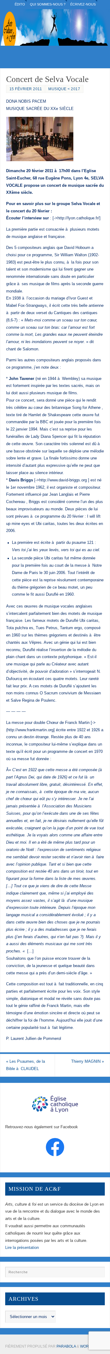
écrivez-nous (83, 4)
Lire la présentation (22, 1248)
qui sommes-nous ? (47, 4)
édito (20, 4)
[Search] (97, 1274)
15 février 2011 (25, 89)
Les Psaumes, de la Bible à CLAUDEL (25, 1065)
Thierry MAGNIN (87, 1061)
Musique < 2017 (64, 89)
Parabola (66, 1346)
